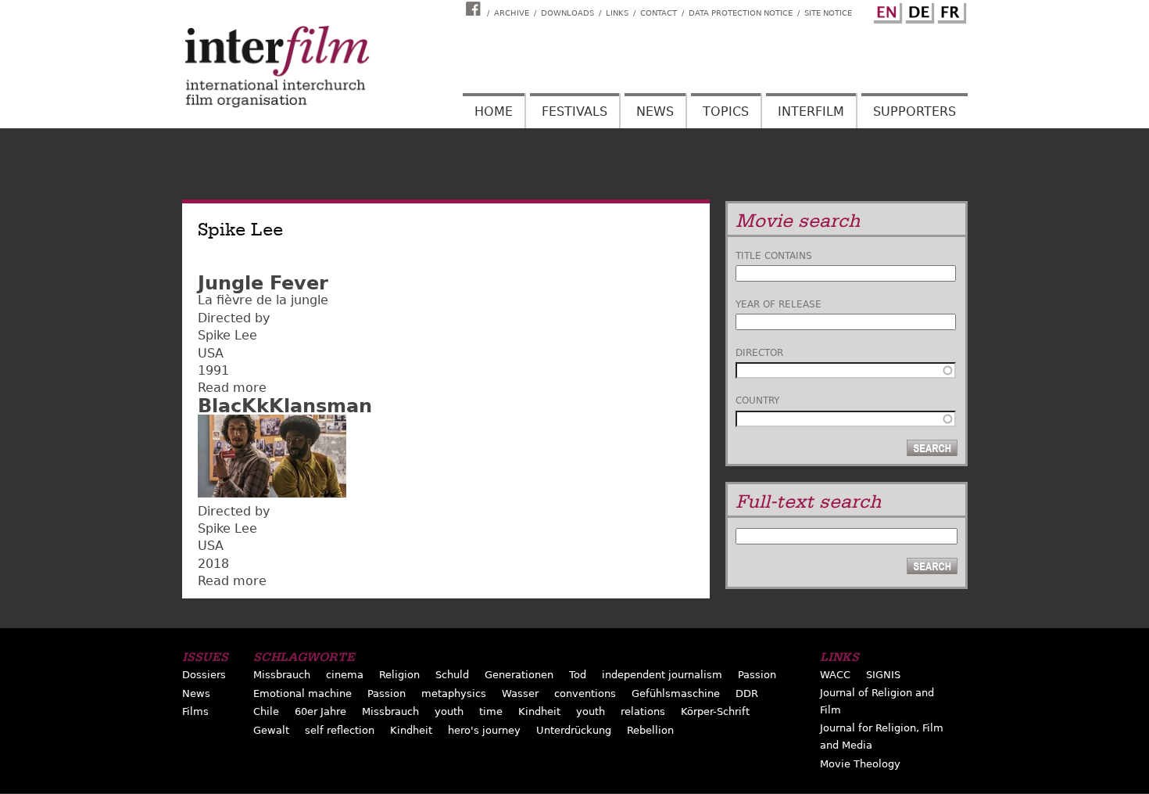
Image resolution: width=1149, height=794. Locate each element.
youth (449, 711)
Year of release (778, 304)
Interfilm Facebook (475, 9)
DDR (747, 693)
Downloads (567, 13)
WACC (835, 675)
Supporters (914, 111)
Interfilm (811, 111)
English (886, 10)
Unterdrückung (573, 730)
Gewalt (271, 730)
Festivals (574, 111)
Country (757, 400)
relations (643, 711)
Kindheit (539, 711)
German (918, 10)
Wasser (520, 693)
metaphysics (453, 693)
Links (617, 13)
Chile (266, 711)
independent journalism (662, 675)
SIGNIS (883, 675)
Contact (658, 13)
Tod (577, 675)
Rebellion (650, 730)
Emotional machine (302, 693)
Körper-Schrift (715, 711)
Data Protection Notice (741, 13)
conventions (585, 693)
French (950, 10)
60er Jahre (320, 711)
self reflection (339, 730)
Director (759, 352)
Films (195, 711)
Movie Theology (860, 764)
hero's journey (484, 730)
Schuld (452, 675)
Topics (726, 111)
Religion (399, 675)
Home (493, 111)
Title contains (774, 255)
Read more (232, 387)
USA (211, 353)
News (655, 111)
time (491, 711)
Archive (511, 13)
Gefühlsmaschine (676, 693)
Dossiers (204, 675)
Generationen (519, 675)
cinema (344, 675)
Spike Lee (227, 335)
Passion (757, 675)
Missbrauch (281, 675)
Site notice (828, 13)
